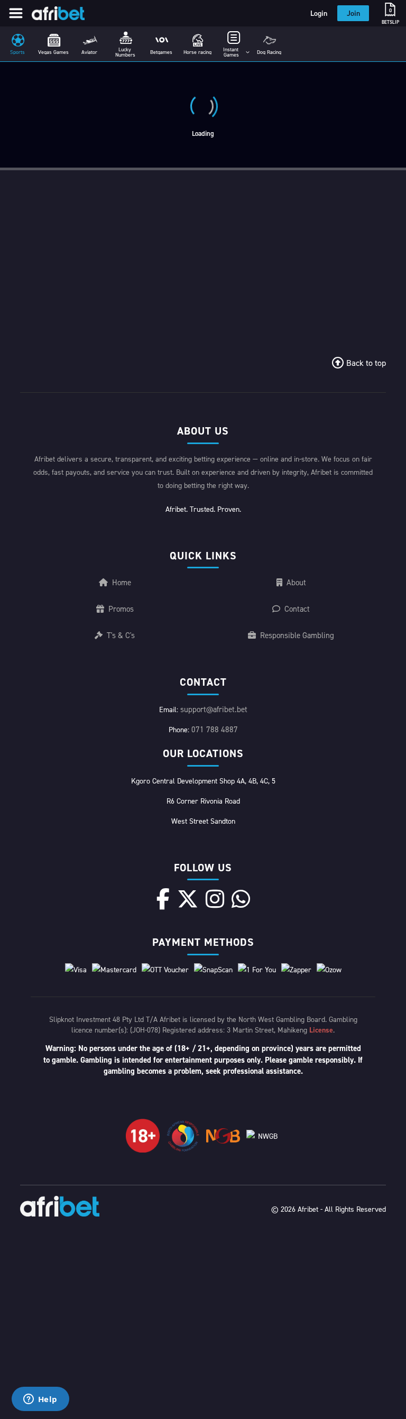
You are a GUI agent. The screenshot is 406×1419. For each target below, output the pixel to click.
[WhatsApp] (241, 898)
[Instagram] (215, 898)
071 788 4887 (214, 729)
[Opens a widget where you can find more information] (40, 1400)
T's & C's (121, 635)
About (296, 582)
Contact (297, 609)
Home (121, 582)
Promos (121, 609)
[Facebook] (163, 898)
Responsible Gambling (297, 635)
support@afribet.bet (213, 709)
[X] (187, 898)
